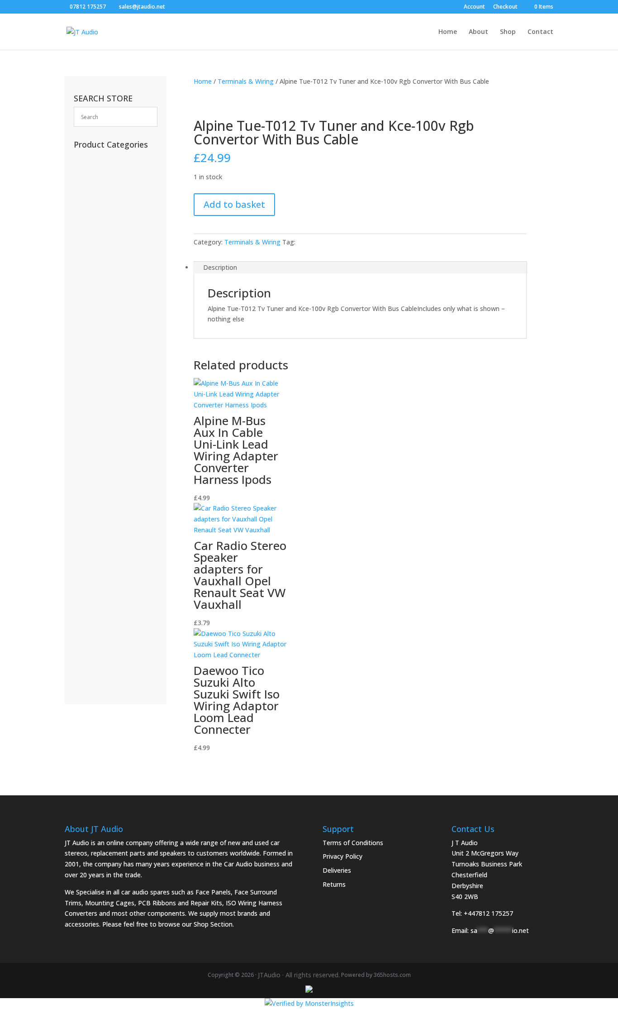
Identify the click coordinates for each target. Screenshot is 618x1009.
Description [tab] (220, 267)
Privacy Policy (342, 856)
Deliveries (337, 870)
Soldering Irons (101, 238)
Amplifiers (95, 540)
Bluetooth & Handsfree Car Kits (114, 286)
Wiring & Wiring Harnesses (113, 440)
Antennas (93, 266)
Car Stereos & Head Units (112, 559)
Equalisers (95, 487)
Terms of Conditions (353, 842)
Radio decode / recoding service (110, 177)
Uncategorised (102, 210)
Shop (508, 32)
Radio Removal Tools (112, 344)
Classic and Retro (108, 667)
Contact (540, 32)
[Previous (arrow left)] (16, 504)
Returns (334, 884)
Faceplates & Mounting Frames (108, 325)
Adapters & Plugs (106, 459)
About (478, 32)
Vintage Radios (103, 224)
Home (447, 32)
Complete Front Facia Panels (106, 647)
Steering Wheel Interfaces (112, 363)
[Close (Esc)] (608, 10)
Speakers (94, 579)
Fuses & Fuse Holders (111, 382)
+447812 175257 (488, 913)
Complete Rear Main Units (113, 623)
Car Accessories (104, 158)
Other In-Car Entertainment (114, 507)
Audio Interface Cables (114, 421)
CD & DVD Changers (113, 526)
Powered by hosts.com (376, 975)
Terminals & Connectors (110, 401)
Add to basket (234, 204)
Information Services (109, 253)
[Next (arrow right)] (602, 504)
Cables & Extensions (111, 305)
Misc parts (89, 592)
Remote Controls (106, 196)
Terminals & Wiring (246, 81)
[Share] (588, 10)
